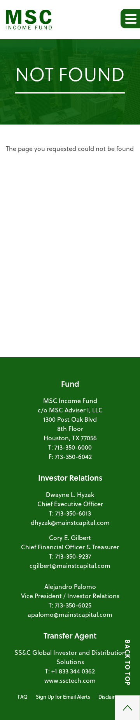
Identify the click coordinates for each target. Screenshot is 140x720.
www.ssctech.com (70, 680)
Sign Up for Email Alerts (63, 696)
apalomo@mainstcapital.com (70, 614)
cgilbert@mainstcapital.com (70, 565)
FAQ (23, 696)
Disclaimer (110, 696)
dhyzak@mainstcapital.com (70, 522)
